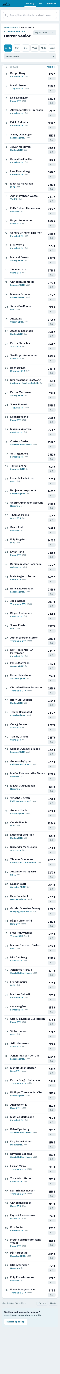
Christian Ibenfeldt (22, 281)
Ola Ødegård (18, 1006)
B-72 (12, 187)
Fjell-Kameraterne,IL (21, 764)
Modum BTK (16, 150)
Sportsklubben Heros (21, 444)
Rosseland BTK (18, 715)
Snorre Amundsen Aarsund (26, 502)
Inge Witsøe (17, 600)
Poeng (50, 67)
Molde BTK (15, 567)
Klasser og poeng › (15, 1321)
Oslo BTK (15, 211)
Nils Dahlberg (18, 957)
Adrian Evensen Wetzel (24, 195)
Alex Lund (16, 318)
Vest (34, 48)
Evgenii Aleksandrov (22, 1215)
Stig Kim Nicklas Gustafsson (27, 1018)
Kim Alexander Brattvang (25, 379)
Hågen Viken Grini (21, 920)
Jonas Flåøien (18, 625)
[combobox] (30, 15)
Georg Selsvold (19, 724)
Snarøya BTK (17, 260)
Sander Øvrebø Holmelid (25, 748)
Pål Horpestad (19, 1252)
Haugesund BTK (18, 899)
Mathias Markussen (22, 1116)
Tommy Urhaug (19, 736)
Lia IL (13, 875)
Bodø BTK (15, 1071)
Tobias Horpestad (21, 712)
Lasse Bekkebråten (22, 478)
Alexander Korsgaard (23, 871)
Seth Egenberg (19, 453)
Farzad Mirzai (18, 1166)
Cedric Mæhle (19, 822)
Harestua (15, 506)
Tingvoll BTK (16, 88)
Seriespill (51, 3)
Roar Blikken (18, 367)
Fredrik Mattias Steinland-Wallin (26, 1241)
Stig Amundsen (19, 1264)
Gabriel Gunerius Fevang (25, 908)
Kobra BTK (15, 1206)
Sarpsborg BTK (18, 493)
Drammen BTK (17, 371)
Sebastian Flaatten (21, 159)
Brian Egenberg (19, 1129)
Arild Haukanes (19, 1043)
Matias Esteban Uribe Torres (27, 773)
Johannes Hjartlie (21, 969)
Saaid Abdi (16, 527)
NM (40, 3)
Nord (52, 48)
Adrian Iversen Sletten (24, 637)
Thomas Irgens (19, 514)
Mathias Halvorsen (21, 183)
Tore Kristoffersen (21, 1178)
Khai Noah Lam (19, 97)
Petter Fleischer (20, 343)
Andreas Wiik (18, 1104)
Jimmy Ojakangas (21, 134)
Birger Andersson (21, 613)
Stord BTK (15, 223)
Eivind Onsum (18, 981)
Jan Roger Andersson (23, 355)
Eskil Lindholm (19, 122)
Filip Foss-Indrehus (22, 1277)
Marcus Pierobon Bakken (25, 945)
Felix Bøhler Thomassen (25, 208)
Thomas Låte (18, 269)
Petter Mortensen (21, 392)
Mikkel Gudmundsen (22, 785)
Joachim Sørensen (21, 330)
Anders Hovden (19, 810)
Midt (43, 48)
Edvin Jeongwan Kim (22, 1289)
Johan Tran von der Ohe (25, 1055)
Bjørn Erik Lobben (21, 699)
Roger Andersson (21, 220)
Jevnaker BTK (17, 469)
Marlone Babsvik (20, 994)
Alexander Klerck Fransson (26, 110)
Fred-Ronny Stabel (21, 932)
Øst (26, 48)
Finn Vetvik (17, 244)
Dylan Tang (17, 551)
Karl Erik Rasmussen (22, 1190)
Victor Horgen (18, 1031)
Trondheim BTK (18, 604)
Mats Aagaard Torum (23, 576)
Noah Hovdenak (19, 416)
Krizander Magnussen (23, 847)
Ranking (30, 3)
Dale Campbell (19, 896)
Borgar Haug (17, 73)
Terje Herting (18, 465)
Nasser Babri (18, 883)
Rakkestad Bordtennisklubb (24, 383)
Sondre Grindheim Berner (26, 232)
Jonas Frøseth (19, 404)
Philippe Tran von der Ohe (26, 1092)
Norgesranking (11, 27)
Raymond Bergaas (21, 1153)
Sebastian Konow (21, 306)
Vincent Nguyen (20, 797)
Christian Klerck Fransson (26, 687)
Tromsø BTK (16, 936)
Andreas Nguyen (20, 761)
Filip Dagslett (18, 539)
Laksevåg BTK (17, 138)
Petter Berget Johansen (25, 1080)
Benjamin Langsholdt (23, 490)
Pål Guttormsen (20, 662)
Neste (53, 1303)
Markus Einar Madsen (23, 1067)
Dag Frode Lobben (21, 1141)
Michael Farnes (19, 257)
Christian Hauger (20, 1202)
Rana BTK (15, 924)
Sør (17, 48)
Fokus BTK (15, 101)
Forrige (42, 1303)
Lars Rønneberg (20, 171)
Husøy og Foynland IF (21, 911)
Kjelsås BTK (16, 432)
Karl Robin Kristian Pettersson (21, 651)
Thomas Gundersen (22, 859)
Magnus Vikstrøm (21, 429)
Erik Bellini (16, 1227)
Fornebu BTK (16, 76)
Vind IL (13, 199)
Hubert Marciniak (20, 675)
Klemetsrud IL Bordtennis (23, 862)
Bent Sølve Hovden (22, 588)
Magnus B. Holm (20, 294)
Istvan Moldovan (20, 146)
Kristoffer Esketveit (22, 834)
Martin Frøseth (19, 85)
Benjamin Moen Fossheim (26, 564)
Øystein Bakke (19, 441)
